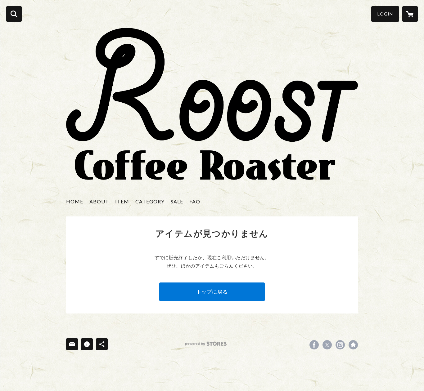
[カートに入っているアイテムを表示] (410, 14)
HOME (74, 201)
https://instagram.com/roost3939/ (340, 344)
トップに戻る (212, 292)
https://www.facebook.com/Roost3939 (314, 344)
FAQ (194, 201)
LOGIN (385, 13)
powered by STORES (206, 343)
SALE (177, 201)
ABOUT (99, 201)
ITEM (122, 201)
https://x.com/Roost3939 (327, 344)
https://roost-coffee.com (353, 344)
